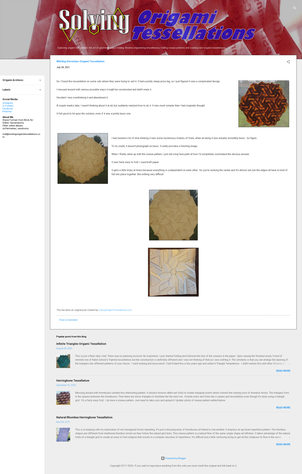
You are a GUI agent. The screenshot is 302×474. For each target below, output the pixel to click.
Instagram (8, 103)
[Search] (295, 8)
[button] (288, 62)
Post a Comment (68, 320)
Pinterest (7, 111)
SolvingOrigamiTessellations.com (115, 310)
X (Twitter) (8, 105)
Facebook (8, 108)
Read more (283, 370)
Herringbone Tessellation (72, 380)
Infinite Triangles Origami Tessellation (81, 343)
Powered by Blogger (175, 458)
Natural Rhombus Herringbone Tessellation (84, 417)
